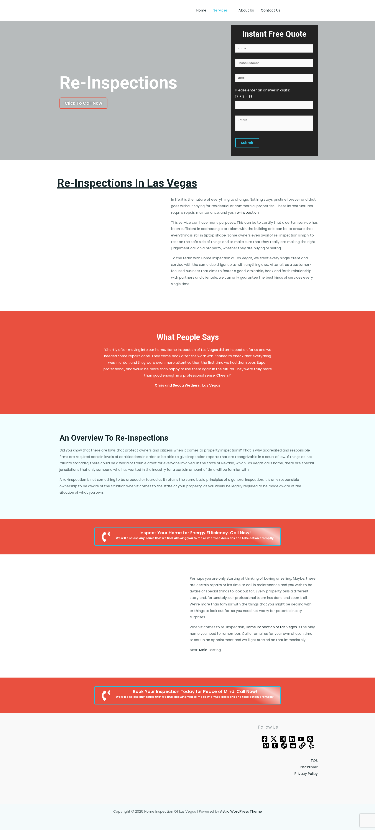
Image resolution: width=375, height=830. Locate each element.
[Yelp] (311, 745)
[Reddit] (293, 745)
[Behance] (292, 739)
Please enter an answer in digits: (262, 93)
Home (201, 10)
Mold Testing (210, 649)
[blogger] (310, 739)
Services (220, 10)
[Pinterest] (266, 745)
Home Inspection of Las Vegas (271, 627)
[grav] (284, 745)
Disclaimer (309, 767)
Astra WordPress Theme (241, 811)
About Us (246, 10)
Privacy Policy (306, 773)
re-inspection (247, 212)
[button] (303, 10)
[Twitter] (273, 739)
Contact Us (270, 10)
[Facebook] (264, 739)
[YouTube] (301, 739)
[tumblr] (275, 745)
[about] (302, 745)
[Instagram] (283, 739)
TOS (314, 760)
